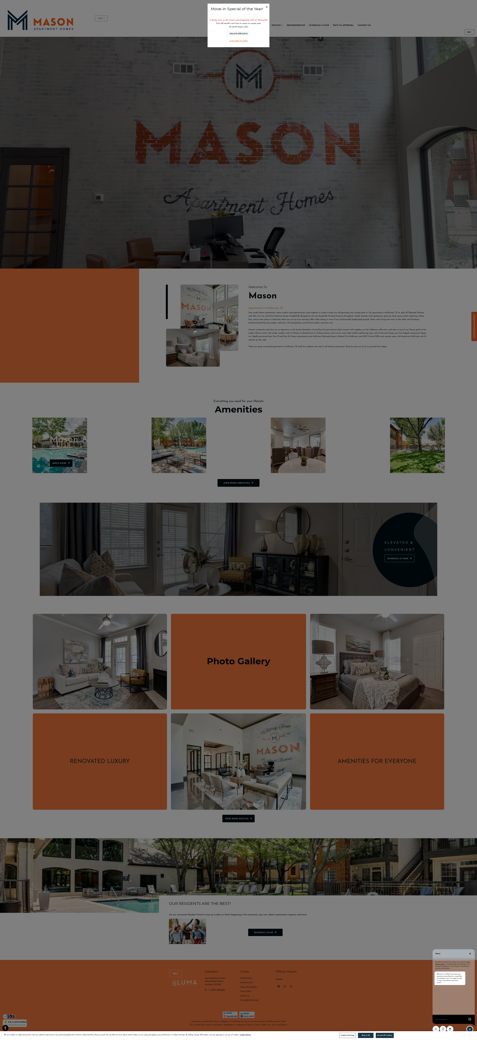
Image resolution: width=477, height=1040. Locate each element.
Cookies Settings (347, 1035)
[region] (238, 1035)
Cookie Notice (245, 1035)
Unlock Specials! (238, 33)
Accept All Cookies (384, 1035)
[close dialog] (266, 7)
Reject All (366, 1035)
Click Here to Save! (238, 41)
